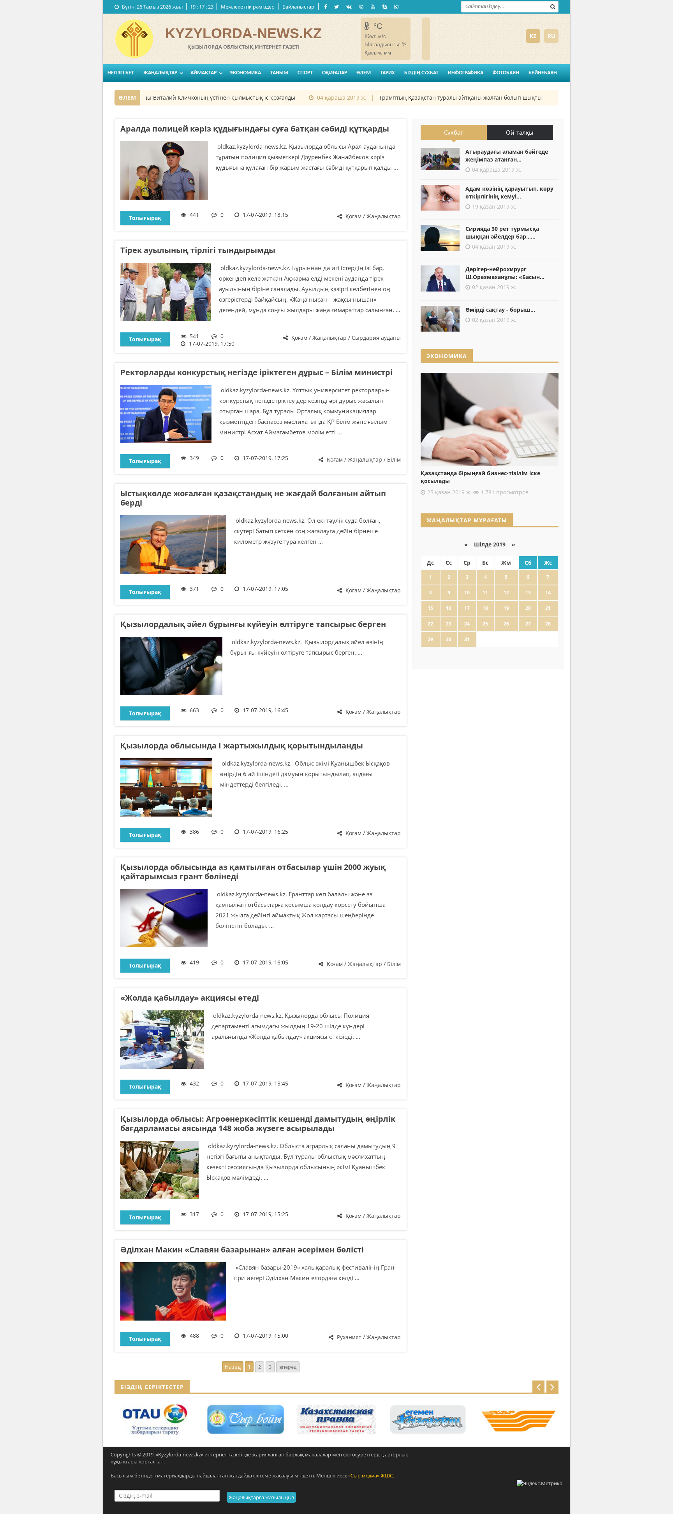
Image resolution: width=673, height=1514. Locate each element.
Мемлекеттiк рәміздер (248, 6)
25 (485, 623)
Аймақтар (203, 73)
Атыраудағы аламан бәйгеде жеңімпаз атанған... (506, 155)
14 (548, 592)
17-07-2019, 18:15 (265, 214)
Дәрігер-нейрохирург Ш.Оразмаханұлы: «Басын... (504, 273)
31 (467, 639)
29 (430, 639)
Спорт (305, 73)
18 (485, 608)
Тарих (387, 73)
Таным (279, 73)
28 (548, 623)
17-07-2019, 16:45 (265, 710)
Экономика (245, 73)
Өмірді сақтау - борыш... (500, 309)
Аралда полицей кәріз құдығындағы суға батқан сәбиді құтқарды (254, 128)
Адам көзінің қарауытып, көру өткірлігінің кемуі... (509, 192)
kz (533, 36)
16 (448, 608)
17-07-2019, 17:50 (211, 343)
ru (551, 36)
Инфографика (465, 73)
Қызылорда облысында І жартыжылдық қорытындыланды (241, 745)
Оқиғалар (334, 73)
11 (485, 592)
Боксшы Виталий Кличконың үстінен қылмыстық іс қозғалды (191, 97)
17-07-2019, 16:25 (265, 831)
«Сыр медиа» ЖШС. (371, 1475)
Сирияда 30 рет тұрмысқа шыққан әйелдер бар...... (502, 232)
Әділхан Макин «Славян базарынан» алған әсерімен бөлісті (242, 1249)
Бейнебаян (543, 73)
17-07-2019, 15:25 (265, 1214)
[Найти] (552, 6)
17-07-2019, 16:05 (265, 962)
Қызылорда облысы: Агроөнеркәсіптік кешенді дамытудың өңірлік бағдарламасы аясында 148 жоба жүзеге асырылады (257, 1123)
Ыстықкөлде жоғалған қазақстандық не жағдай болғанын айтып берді (253, 498)
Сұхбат (453, 132)
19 (506, 608)
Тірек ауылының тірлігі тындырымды (197, 250)
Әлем (363, 73)
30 (448, 639)
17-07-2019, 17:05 (265, 588)
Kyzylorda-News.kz (243, 33)
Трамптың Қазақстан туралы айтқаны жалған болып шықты (439, 97)
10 (467, 592)
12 (506, 592)
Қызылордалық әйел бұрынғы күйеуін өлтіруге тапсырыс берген (253, 624)
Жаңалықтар (160, 73)
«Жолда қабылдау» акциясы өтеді (189, 997)
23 (448, 623)
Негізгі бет (120, 73)
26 (506, 623)
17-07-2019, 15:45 (265, 1083)
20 (528, 608)
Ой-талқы (520, 132)
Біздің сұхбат (421, 73)
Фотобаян (506, 73)
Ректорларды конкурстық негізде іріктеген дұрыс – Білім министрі (256, 372)
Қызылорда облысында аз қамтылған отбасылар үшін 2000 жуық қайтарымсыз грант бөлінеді (253, 872)
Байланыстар (298, 6)
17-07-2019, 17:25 (265, 458)
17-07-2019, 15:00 (265, 1335)
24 (467, 623)
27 (528, 623)
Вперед (287, 1366)
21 (548, 608)
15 (430, 608)
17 (467, 608)
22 (430, 623)
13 (528, 592)
